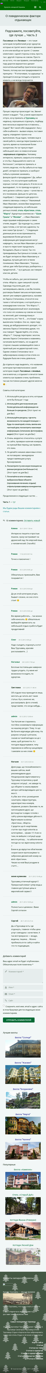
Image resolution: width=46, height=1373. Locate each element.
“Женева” (17, 217)
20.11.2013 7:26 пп (26, 528)
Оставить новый (32, 520)
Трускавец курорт (26, 1327)
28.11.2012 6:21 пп (27, 921)
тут (14, 502)
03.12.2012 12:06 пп (26, 716)
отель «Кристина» (26, 210)
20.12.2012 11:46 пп (29, 688)
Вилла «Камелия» (23, 1169)
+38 (44, 2)
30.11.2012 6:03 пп (27, 762)
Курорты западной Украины (14, 7)
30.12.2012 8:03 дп (26, 611)
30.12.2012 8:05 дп (26, 570)
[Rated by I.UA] (8, 1285)
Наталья (15, 662)
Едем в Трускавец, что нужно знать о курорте (21, 1306)
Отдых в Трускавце (11, 1327)
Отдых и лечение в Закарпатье (30, 1335)
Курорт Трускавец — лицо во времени (19, 1292)
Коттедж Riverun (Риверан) (23, 1220)
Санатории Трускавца (25, 1329)
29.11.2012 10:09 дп (26, 902)
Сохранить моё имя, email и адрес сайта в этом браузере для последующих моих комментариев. (23, 1009)
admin (14, 716)
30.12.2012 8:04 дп (26, 589)
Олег (13, 639)
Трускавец (30, 118)
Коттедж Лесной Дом (23, 1245)
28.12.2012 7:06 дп (28, 662)
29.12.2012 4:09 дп (25, 640)
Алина (14, 528)
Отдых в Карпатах (19, 1332)
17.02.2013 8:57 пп (26, 554)
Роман (14, 554)
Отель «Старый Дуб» (23, 1194)
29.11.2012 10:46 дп (35, 876)
